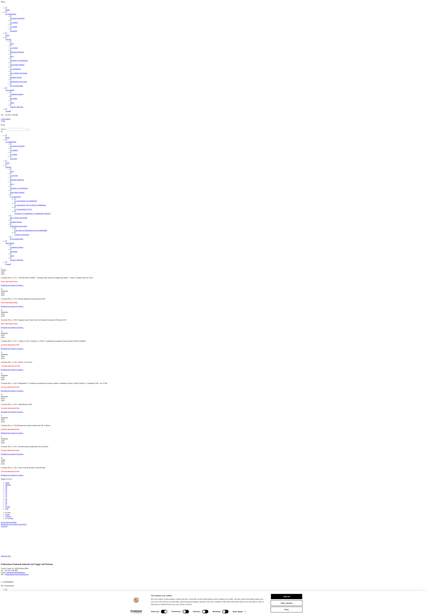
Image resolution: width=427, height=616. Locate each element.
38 (6, 487)
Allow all (286, 596)
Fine (6, 509)
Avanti (7, 507)
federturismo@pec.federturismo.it (17, 574)
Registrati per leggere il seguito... (12, 285)
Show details (238, 612)
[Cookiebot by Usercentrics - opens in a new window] (136, 611)
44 (6, 499)
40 (6, 491)
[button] (4, 556)
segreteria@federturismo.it (15, 572)
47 (6, 505)
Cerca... (3, 129)
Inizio (7, 483)
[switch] (186, 611)
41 (6, 493)
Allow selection (287, 603)
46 (6, 503)
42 (6, 495)
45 (6, 501)
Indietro (8, 485)
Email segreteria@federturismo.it (12, 117)
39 (6, 489)
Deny (287, 609)
